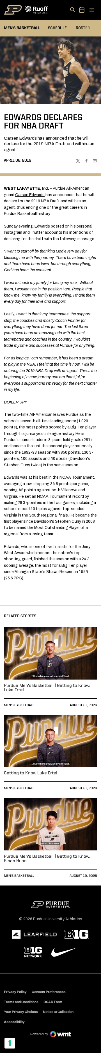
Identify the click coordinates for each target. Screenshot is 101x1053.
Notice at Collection (58, 1012)
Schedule (57, 28)
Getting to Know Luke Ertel (30, 773)
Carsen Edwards (30, 195)
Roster (83, 28)
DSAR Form (52, 1002)
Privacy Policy (15, 992)
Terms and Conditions (21, 1002)
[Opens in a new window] (34, 934)
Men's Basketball (19, 705)
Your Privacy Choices (21, 1012)
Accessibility (14, 1022)
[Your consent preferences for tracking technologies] (9, 1043)
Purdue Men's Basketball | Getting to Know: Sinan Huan (47, 858)
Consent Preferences (49, 992)
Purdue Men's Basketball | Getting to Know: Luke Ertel (47, 687)
